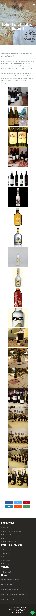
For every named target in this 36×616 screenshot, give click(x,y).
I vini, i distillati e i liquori (11, 541)
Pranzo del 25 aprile (7, 599)
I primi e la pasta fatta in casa (12, 531)
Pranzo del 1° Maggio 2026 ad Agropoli (14, 594)
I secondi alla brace (9, 535)
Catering (6, 564)
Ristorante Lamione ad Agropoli (13, 550)
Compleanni (7, 560)
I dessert (6, 538)
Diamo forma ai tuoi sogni (9, 589)
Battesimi (6, 553)
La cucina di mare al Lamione (10, 579)
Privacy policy (7, 572)
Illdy (16, 607)
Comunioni (6, 557)
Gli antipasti (7, 528)
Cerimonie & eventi (7, 584)
